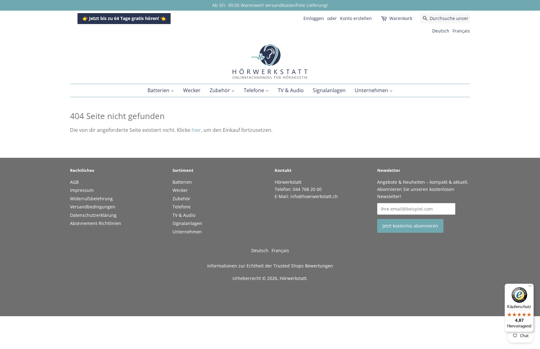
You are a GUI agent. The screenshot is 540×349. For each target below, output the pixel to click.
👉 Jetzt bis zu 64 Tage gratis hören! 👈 (124, 18)
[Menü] (530, 287)
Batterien (159, 90)
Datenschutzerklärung (93, 215)
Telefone (254, 90)
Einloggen (313, 18)
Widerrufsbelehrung (91, 199)
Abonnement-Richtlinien (95, 223)
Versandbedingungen (92, 207)
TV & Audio (291, 90)
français (461, 31)
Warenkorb (400, 18)
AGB (74, 182)
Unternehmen (372, 90)
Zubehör (220, 90)
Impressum (82, 190)
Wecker (192, 90)
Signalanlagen (329, 90)
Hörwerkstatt (293, 278)
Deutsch (440, 31)
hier (196, 130)
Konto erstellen (356, 18)
